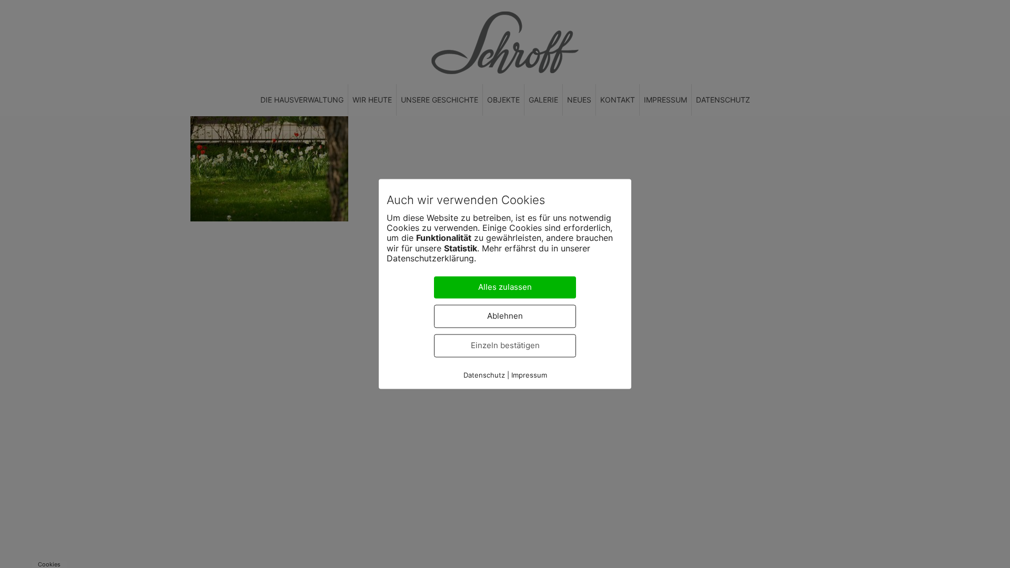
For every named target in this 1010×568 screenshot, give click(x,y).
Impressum (529, 375)
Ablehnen (505, 316)
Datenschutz (484, 375)
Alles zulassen (505, 287)
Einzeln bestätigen (505, 346)
